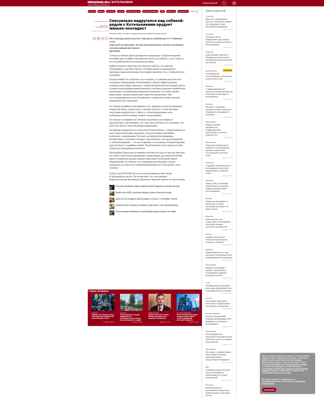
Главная (98, 21)
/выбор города (209, 3)
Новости (105, 21)
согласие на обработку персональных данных (284, 364)
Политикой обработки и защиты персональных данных (285, 369)
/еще (193, 11)
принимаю (269, 389)
